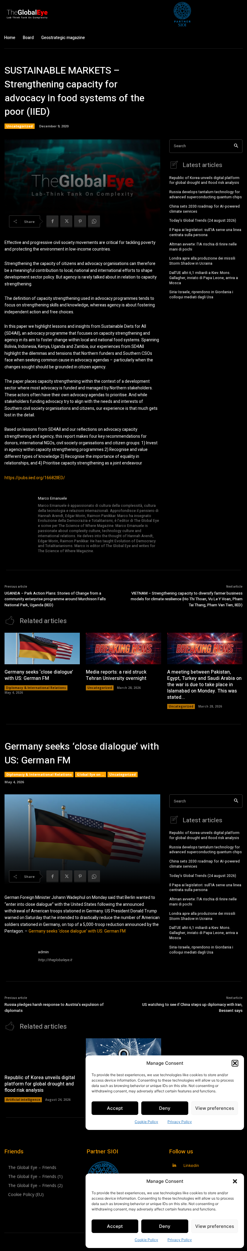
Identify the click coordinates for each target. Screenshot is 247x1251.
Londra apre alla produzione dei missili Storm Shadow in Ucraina (202, 261)
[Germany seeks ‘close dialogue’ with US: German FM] (42, 648)
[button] (235, 1181)
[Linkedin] (174, 1165)
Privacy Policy (179, 1239)
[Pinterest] (80, 221)
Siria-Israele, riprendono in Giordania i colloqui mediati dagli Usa (201, 294)
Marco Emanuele (52, 498)
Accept (115, 1226)
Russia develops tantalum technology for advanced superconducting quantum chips (205, 194)
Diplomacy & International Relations (36, 688)
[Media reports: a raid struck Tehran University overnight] (123, 648)
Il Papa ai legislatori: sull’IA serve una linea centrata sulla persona (205, 232)
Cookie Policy (146, 1239)
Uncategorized (19, 126)
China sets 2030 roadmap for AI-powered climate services (204, 209)
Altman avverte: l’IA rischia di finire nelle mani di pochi (203, 247)
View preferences (214, 1226)
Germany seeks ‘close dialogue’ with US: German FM (39, 675)
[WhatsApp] (94, 221)
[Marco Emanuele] (19, 525)
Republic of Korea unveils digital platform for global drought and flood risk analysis (204, 180)
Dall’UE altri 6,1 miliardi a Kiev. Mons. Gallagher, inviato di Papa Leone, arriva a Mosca (203, 278)
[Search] (236, 146)
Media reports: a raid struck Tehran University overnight (116, 675)
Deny (164, 1226)
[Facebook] (52, 221)
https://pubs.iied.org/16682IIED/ (35, 478)
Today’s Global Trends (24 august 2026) (202, 220)
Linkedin (191, 1165)
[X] (66, 221)
